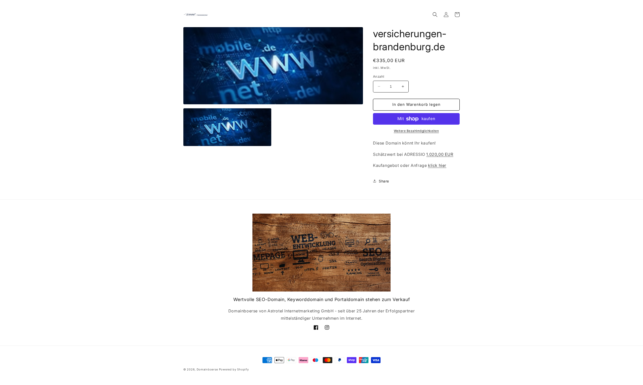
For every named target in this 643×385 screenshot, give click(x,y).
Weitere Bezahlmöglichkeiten (416, 131)
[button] (435, 14)
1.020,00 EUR (439, 154)
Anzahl (378, 76)
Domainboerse (207, 369)
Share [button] (384, 181)
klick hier (437, 165)
